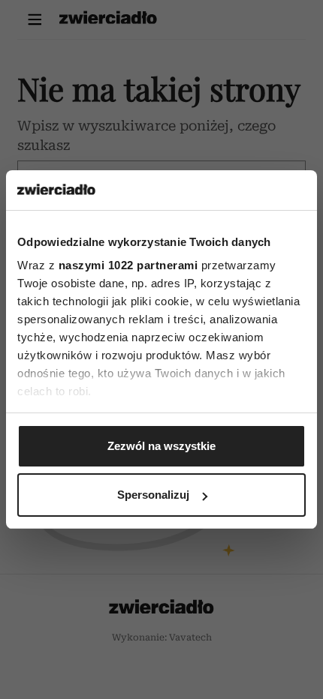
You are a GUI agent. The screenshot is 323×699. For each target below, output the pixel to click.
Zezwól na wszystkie (161, 446)
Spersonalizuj (153, 494)
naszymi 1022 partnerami (128, 265)
